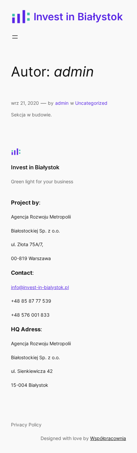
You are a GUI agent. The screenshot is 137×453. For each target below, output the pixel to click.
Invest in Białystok (78, 16)
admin (61, 103)
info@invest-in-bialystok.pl (40, 287)
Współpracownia (108, 438)
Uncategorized (91, 103)
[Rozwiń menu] (15, 37)
